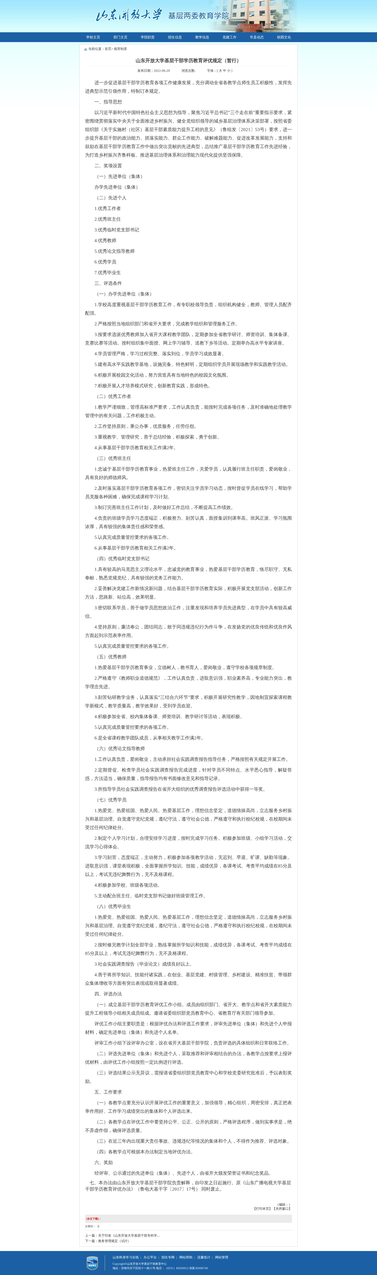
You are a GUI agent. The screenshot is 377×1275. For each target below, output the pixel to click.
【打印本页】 (262, 1208)
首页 (108, 49)
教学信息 (202, 37)
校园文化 (284, 37)
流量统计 (203, 1257)
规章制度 (120, 49)
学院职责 (148, 37)
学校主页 (93, 37)
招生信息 (175, 37)
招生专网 (168, 1257)
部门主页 (120, 37)
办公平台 (150, 1257)
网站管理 (221, 1257)
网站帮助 (185, 1257)
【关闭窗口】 (282, 1208)
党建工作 (229, 37)
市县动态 (257, 37)
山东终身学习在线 (126, 1257)
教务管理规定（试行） (114, 1241)
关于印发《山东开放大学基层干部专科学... (129, 1235)
